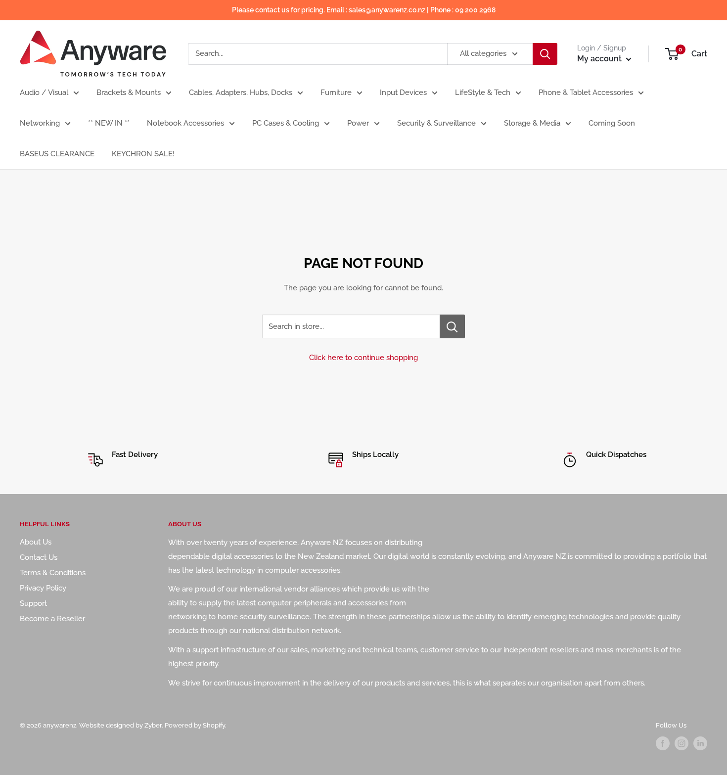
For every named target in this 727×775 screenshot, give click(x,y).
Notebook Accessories (185, 123)
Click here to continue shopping (363, 357)
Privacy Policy (43, 588)
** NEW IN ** (109, 123)
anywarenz (59, 725)
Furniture (336, 92)
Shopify (214, 725)
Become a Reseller (52, 618)
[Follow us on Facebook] (663, 743)
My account (600, 58)
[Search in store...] (452, 326)
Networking (40, 123)
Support (33, 603)
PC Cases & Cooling (285, 123)
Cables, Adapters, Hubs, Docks (240, 92)
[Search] (545, 54)
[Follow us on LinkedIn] (700, 743)
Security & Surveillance (436, 123)
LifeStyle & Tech (482, 92)
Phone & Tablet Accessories (586, 92)
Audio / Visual (44, 92)
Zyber (153, 725)
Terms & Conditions (53, 572)
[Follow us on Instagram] (681, 743)
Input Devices (403, 92)
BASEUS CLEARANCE (57, 153)
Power (358, 123)
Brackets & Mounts (128, 92)
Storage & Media (532, 123)
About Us (35, 542)
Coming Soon (612, 123)
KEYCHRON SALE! (143, 153)
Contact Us (38, 557)
